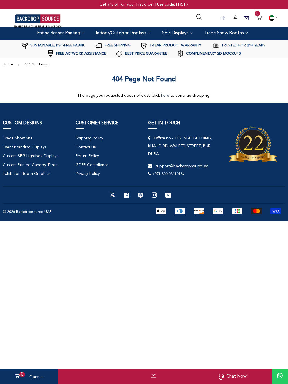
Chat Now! (237, 376)
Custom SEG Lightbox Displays (30, 156)
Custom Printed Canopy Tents (30, 165)
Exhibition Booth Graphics (26, 174)
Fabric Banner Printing (59, 33)
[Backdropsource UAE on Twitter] (112, 195)
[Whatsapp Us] (280, 376)
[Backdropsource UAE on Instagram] (154, 195)
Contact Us (86, 147)
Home (8, 64)
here (165, 96)
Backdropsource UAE (33, 212)
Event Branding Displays (24, 147)
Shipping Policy (89, 138)
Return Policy (87, 156)
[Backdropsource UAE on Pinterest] (140, 195)
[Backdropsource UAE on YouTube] (168, 195)
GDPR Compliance (92, 165)
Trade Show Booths (224, 33)
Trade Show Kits (17, 138)
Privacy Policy (88, 174)
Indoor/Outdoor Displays (121, 33)
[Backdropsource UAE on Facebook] (126, 195)
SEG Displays (176, 33)
